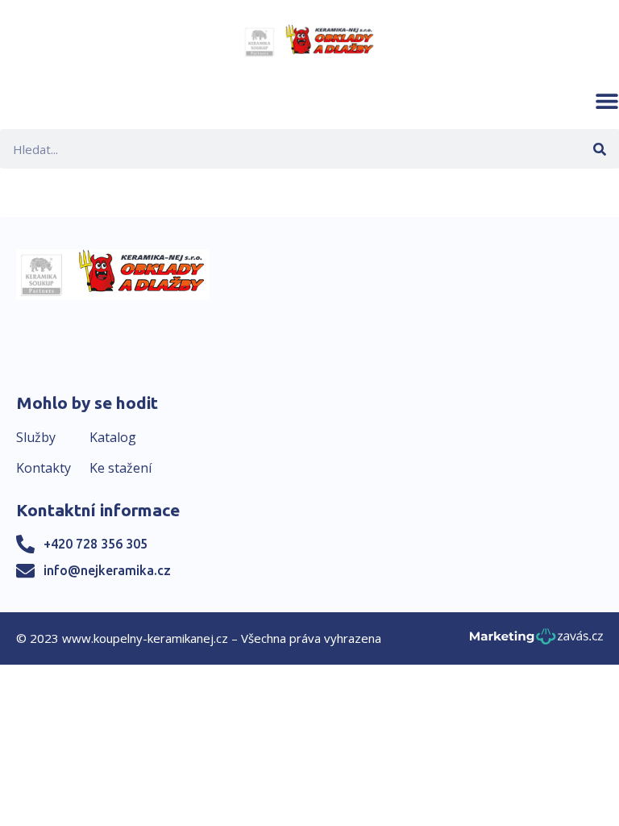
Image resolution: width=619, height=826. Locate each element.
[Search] (599, 149)
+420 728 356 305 (95, 543)
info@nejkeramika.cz (107, 570)
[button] (607, 101)
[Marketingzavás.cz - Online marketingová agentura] (536, 641)
